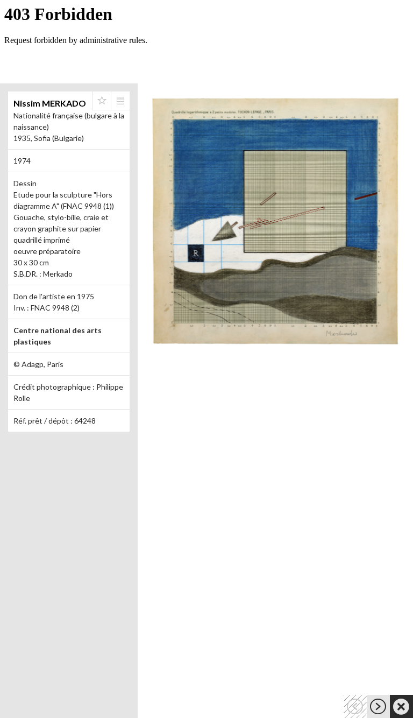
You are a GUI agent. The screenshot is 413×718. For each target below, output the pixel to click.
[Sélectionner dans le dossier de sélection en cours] (101, 100)
